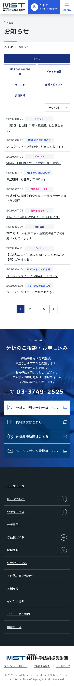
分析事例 (13, 524)
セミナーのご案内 (18, 614)
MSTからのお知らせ (20, 71)
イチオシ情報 (54, 71)
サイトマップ (63, 666)
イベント (20, 84)
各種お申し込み (17, 563)
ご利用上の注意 (42, 666)
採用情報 (20, 95)
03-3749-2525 (40, 391)
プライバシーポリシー (15, 666)
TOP (10, 46)
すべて (37, 58)
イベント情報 (15, 601)
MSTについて (16, 499)
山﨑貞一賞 (14, 627)
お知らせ (13, 588)
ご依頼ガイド (15, 537)
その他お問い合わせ (20, 576)
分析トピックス (54, 84)
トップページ (15, 486)
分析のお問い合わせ (48, 7)
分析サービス (15, 512)
